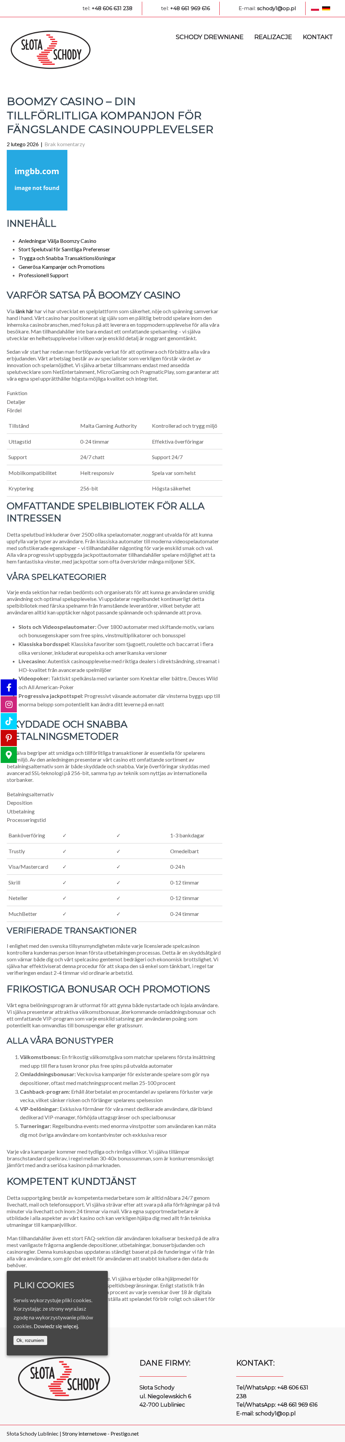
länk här (24, 311)
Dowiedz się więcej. (56, 1326)
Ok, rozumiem (30, 1340)
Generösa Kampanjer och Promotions (62, 266)
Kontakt (318, 37)
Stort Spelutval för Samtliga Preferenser (64, 249)
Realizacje (273, 37)
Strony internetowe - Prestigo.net (100, 1433)
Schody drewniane (210, 37)
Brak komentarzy (64, 144)
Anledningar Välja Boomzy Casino (57, 240)
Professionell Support (43, 275)
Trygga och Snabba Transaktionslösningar (67, 258)
